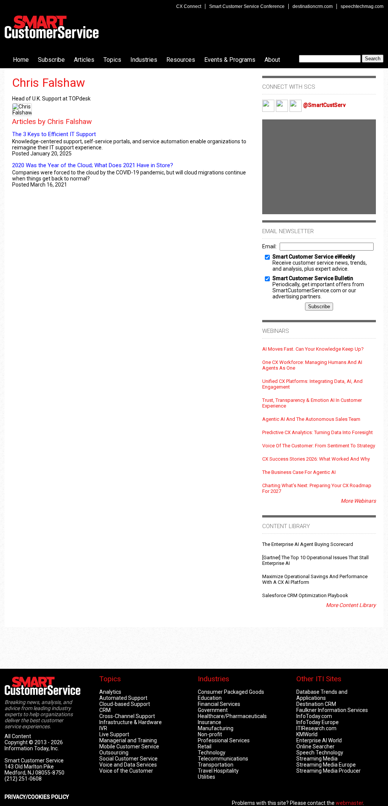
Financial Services (219, 704)
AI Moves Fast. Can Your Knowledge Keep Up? (313, 349)
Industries (143, 59)
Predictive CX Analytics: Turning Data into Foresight (317, 432)
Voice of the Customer (126, 771)
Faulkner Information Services (332, 710)
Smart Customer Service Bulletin (312, 278)
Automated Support (123, 698)
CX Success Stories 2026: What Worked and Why (316, 459)
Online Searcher (315, 746)
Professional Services (224, 740)
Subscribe (51, 59)
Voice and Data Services (128, 765)
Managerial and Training (128, 740)
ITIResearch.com (316, 728)
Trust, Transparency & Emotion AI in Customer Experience (312, 403)
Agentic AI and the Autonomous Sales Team (311, 419)
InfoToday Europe (317, 722)
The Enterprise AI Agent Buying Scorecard (307, 544)
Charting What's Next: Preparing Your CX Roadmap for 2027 (316, 488)
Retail (204, 746)
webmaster (349, 803)
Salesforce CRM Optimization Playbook (305, 595)
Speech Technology (319, 753)
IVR (103, 728)
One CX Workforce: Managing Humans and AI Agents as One (312, 365)
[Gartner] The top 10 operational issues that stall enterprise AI (315, 560)
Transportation (215, 765)
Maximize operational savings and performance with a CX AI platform (315, 579)
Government (213, 710)
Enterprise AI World (319, 740)
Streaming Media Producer (328, 771)
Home (21, 59)
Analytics (110, 692)
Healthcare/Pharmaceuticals (232, 716)
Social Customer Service (128, 759)
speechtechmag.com (362, 6)
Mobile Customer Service (129, 746)
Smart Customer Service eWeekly (313, 257)
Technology (211, 753)
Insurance (209, 722)
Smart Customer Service (52, 27)
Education (210, 698)
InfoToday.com (314, 716)
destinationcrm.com (313, 6)
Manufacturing (215, 728)
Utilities (206, 777)
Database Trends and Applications (321, 695)
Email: (269, 246)
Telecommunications (223, 759)
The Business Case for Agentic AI (299, 472)
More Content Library (351, 605)
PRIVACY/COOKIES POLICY (37, 797)
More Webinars (358, 501)
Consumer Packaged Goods (231, 692)
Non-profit (210, 734)
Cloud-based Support (124, 704)
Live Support (114, 734)
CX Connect (188, 6)
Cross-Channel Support (127, 716)
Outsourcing (113, 753)
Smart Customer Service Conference (247, 6)
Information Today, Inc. (32, 748)
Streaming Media (317, 759)
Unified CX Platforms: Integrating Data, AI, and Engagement (312, 384)
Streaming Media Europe (326, 765)
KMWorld (307, 734)
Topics (112, 59)
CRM (105, 710)
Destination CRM (316, 704)
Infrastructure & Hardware (130, 722)
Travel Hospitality (218, 771)
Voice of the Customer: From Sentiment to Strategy (318, 445)
